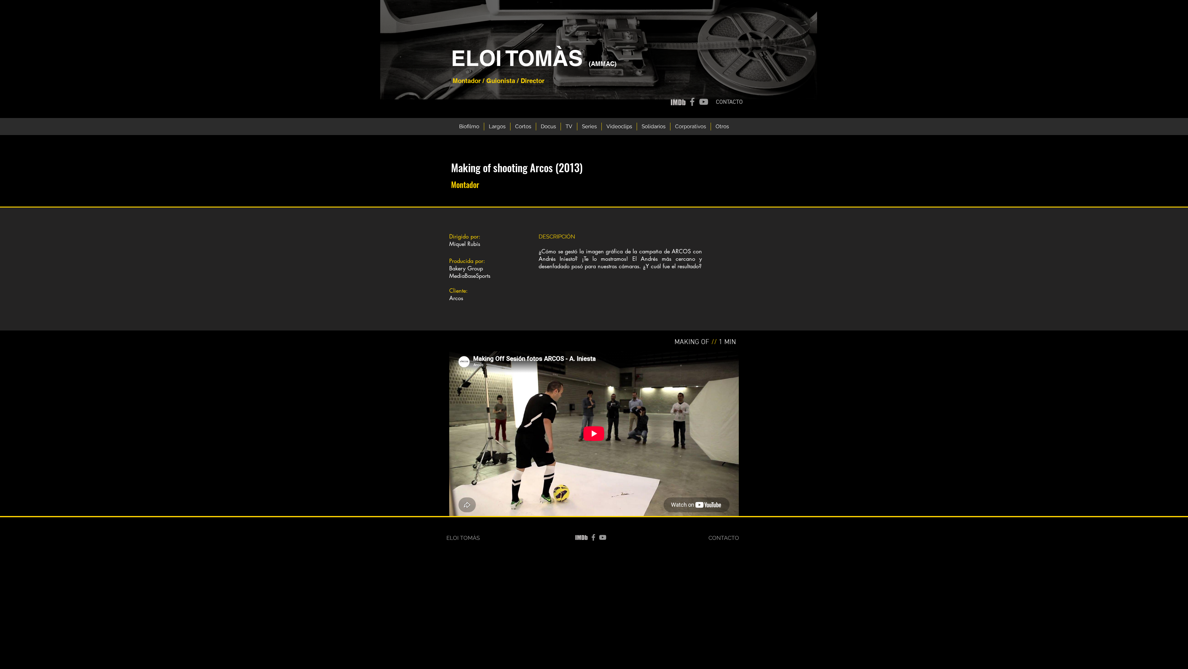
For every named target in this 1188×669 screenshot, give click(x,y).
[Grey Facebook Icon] (692, 101)
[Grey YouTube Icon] (703, 101)
